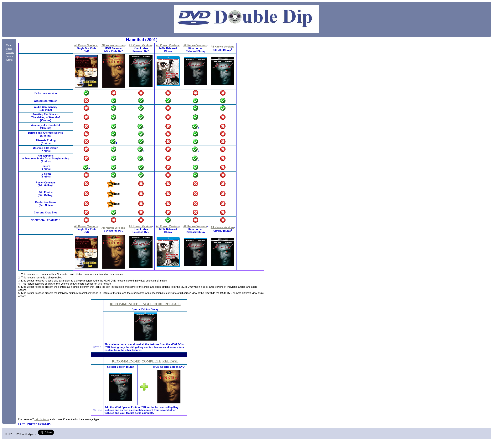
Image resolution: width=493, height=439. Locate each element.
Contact (10, 52)
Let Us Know (41, 419)
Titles (9, 48)
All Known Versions (86, 45)
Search (9, 56)
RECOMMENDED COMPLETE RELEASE (145, 361)
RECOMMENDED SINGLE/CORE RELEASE (145, 304)
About (9, 59)
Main (9, 45)
